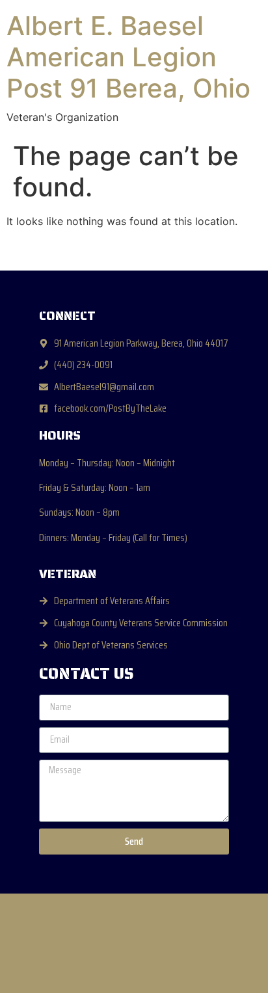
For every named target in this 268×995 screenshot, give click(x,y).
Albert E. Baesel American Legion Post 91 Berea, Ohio (128, 57)
